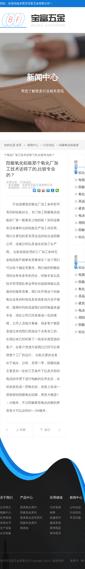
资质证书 (5, 522)
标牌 (52, 512)
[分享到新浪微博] (43, 190)
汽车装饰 (55, 507)
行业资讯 (75, 512)
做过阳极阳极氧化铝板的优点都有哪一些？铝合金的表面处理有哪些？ (47, 432)
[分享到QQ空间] (39, 190)
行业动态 (48, 145)
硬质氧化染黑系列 (31, 517)
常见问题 (75, 517)
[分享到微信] (57, 190)
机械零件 (55, 517)
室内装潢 (55, 533)
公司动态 (75, 507)
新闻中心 (32, 145)
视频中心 (5, 512)
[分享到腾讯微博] (48, 190)
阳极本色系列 (28, 522)
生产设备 (5, 528)
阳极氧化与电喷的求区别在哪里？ (23, 432)
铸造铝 (24, 528)
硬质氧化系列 (28, 507)
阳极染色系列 (28, 512)
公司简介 (5, 507)
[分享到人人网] (52, 190)
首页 (19, 145)
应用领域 (5, 517)
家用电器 (55, 528)
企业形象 (5, 533)
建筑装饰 (55, 522)
